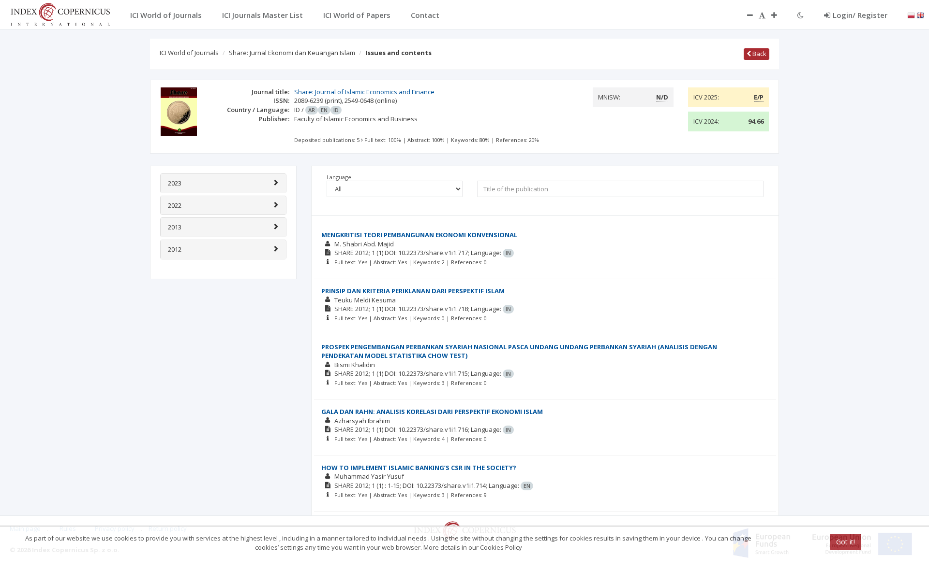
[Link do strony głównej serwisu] (60, 13)
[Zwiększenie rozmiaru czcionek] (779, 15)
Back (758, 53)
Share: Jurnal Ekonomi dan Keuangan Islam (292, 52)
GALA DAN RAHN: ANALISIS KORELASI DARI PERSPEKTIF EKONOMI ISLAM (432, 411)
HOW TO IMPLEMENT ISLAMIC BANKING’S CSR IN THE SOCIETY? (418, 467)
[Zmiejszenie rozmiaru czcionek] (745, 15)
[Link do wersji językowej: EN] (920, 14)
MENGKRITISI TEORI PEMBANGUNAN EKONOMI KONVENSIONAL (419, 234)
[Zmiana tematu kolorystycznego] (800, 15)
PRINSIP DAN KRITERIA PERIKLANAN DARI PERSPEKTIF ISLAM (413, 290)
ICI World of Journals (189, 52)
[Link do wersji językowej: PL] (911, 14)
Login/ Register (860, 15)
